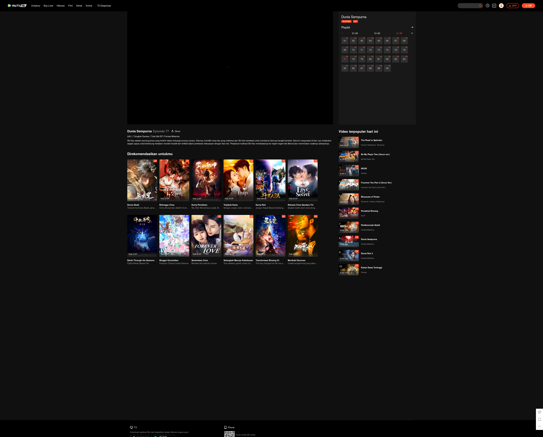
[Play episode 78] (353, 59)
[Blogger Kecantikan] (174, 236)
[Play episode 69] (344, 49)
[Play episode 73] (378, 49)
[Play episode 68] (404, 40)
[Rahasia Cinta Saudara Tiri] (303, 180)
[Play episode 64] (370, 40)
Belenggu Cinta (166, 204)
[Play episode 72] (370, 49)
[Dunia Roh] (270, 180)
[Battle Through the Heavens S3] (142, 236)
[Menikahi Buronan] (303, 236)
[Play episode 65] (378, 40)
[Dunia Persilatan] (206, 180)
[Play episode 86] (353, 68)
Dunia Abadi (133, 204)
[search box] (480, 5)
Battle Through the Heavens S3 (142, 260)
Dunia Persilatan (199, 204)
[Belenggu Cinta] (174, 180)
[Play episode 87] (361, 68)
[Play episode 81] (378, 59)
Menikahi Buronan (296, 260)
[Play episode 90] (387, 68)
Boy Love (48, 5)
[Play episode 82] (387, 59)
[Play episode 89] (378, 68)
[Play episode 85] (344, 68)
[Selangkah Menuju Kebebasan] (238, 236)
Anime (89, 5)
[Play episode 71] (361, 49)
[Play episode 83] (395, 59)
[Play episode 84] (404, 59)
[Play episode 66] (387, 40)
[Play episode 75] (395, 49)
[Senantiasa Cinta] (206, 236)
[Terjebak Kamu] (238, 180)
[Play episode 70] (353, 49)
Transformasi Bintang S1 (267, 260)
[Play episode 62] (353, 40)
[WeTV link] (17, 5)
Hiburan (61, 5)
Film (70, 5)
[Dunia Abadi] (142, 180)
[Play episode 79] (361, 59)
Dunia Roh (261, 204)
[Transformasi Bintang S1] (270, 236)
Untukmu (35, 5)
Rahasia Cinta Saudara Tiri (300, 204)
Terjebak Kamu (231, 204)
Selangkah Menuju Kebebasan (238, 260)
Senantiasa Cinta (199, 260)
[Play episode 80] (370, 59)
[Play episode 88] (370, 68)
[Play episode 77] (344, 59)
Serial (79, 5)
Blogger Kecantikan (168, 260)
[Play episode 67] (395, 40)
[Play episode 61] (344, 40)
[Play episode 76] (404, 49)
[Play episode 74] (387, 49)
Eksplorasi (105, 5)
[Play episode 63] (361, 40)
